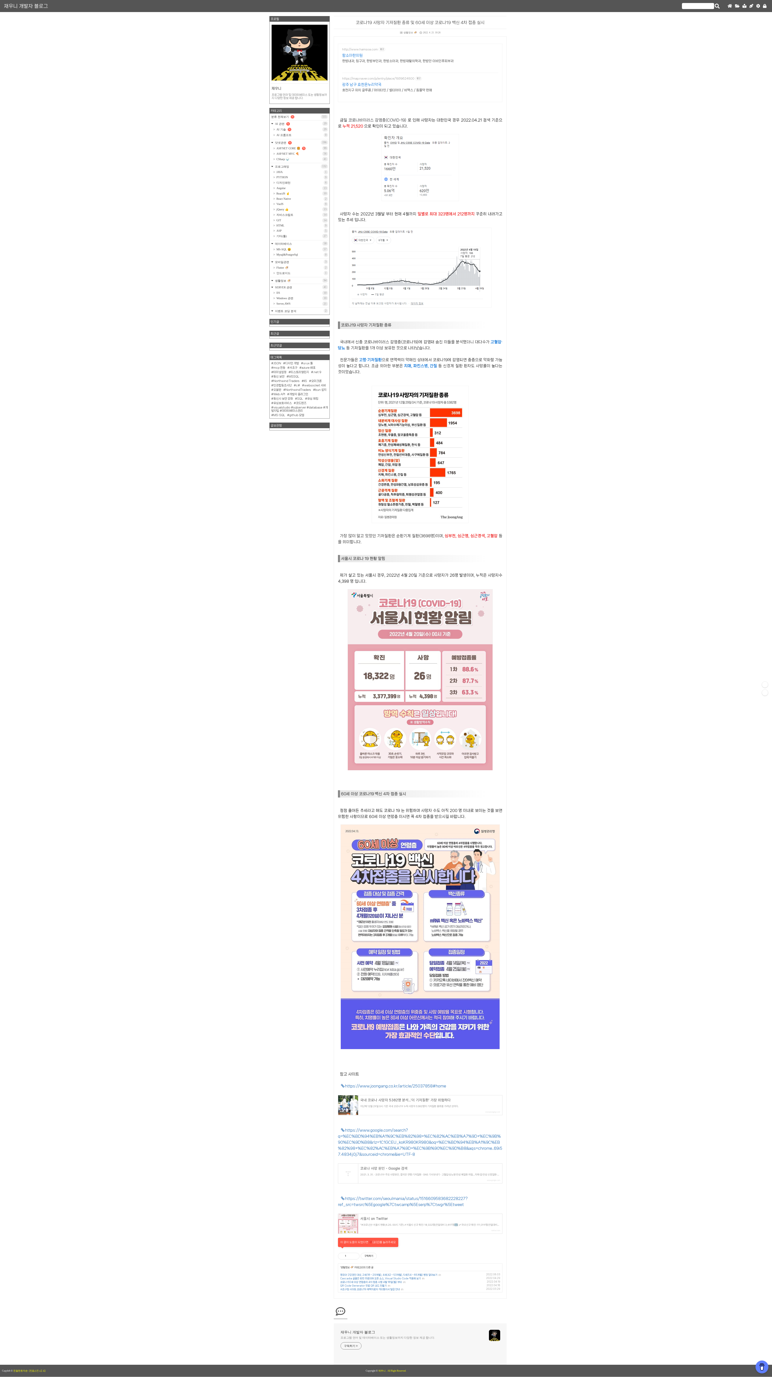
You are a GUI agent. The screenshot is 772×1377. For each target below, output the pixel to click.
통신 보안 (278, 376)
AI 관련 (300, 123)
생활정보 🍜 (410, 32)
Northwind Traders (286, 381)
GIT (301, 220)
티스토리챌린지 (300, 372)
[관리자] (758, 6)
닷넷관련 (300, 142)
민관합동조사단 (282, 385)
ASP (301, 230)
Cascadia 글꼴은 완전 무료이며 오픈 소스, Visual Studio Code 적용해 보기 (380, 1278)
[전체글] (737, 6)
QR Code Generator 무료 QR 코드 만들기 (363, 1285)
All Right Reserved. (396, 1370)
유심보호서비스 (282, 403)
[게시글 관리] (354, 1256)
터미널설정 (279, 372)
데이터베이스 (300, 243)
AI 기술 (301, 129)
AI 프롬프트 (301, 135)
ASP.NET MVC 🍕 (301, 153)
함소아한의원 (352, 55)
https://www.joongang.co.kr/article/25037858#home (395, 1086)
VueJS (301, 204)
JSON (277, 363)
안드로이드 (301, 273)
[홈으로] (730, 6)
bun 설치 (320, 389)
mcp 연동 (279, 367)
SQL (300, 398)
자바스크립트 (301, 214)
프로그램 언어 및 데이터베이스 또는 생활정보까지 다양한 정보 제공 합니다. (388, 1337)
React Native (301, 198)
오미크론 (316, 381)
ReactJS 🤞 (301, 193)
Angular (301, 188)
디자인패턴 (301, 182)
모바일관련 (300, 262)
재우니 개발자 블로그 (26, 6)
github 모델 (296, 415)
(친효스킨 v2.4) (37, 1371)
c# (298, 385)
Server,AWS (301, 303)
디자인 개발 (292, 363)
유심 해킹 (312, 398)
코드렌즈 (301, 403)
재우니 (382, 1370)
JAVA (301, 172)
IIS (301, 292)
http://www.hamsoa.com (360, 49)
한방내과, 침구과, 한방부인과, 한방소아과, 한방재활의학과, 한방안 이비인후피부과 (398, 61)
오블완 (277, 389)
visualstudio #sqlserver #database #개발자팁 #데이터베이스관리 (299, 409)
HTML (301, 225)
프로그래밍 (300, 166)
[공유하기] (349, 1256)
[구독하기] (765, 693)
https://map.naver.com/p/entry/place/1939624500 (378, 78)
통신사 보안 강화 (283, 398)
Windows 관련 (301, 298)
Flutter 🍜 (301, 267)
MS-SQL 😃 (301, 249)
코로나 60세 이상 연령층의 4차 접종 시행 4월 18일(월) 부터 (371, 1282)
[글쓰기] (751, 6)
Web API (279, 394)
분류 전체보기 (298, 116)
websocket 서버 (315, 385)
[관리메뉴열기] (765, 685)
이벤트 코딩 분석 (300, 311)
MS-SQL (279, 415)
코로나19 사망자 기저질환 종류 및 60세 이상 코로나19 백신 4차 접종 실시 (420, 22)
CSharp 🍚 (301, 159)
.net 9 (317, 372)
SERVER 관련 (300, 287)
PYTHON (301, 177)
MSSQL (294, 376)
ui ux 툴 (308, 363)
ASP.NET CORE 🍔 (301, 148)
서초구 (293, 367)
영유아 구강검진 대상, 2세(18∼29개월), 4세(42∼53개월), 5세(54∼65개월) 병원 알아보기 (388, 1275)
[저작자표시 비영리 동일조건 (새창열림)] (382, 1256)
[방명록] (744, 6)
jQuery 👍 (301, 209)
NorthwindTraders (298, 389)
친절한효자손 (20, 1370)
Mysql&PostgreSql (301, 254)
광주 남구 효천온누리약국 (361, 85)
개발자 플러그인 (298, 394)
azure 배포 (308, 367)
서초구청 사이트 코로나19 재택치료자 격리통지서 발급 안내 (370, 1289)
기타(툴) (301, 236)
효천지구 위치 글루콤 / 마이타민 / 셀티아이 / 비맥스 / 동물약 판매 (387, 90)
